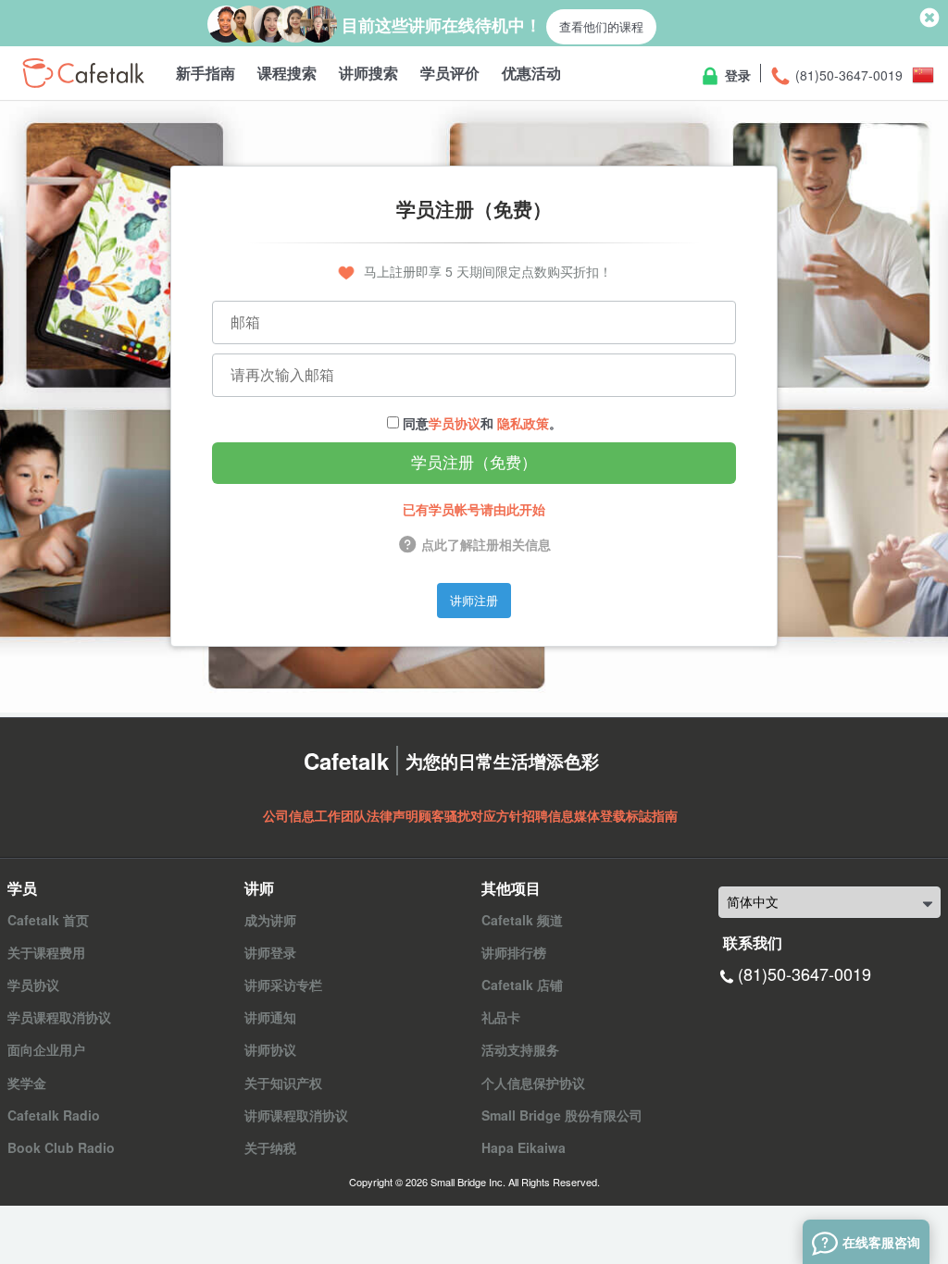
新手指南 (205, 72)
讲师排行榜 (513, 952)
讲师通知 (270, 1017)
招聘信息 (548, 815)
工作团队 (341, 815)
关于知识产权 (283, 1082)
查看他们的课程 (601, 26)
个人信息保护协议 (533, 1082)
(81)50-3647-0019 (847, 75)
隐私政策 (523, 422)
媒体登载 (600, 815)
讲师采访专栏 (283, 984)
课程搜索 (287, 72)
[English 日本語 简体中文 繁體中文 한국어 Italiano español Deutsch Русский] (829, 902)
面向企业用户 (46, 1049)
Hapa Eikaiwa (523, 1147)
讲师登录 (270, 952)
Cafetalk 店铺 (522, 984)
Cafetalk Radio (53, 1115)
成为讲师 (270, 920)
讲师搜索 (368, 72)
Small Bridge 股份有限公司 (561, 1115)
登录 (736, 75)
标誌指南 (652, 815)
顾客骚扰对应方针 (470, 815)
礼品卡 (500, 1017)
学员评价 (450, 72)
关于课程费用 (46, 952)
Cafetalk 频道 (522, 920)
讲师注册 (474, 600)
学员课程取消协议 (59, 1017)
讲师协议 (270, 1049)
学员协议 (454, 422)
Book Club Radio (61, 1147)
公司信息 (289, 815)
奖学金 (26, 1082)
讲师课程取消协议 (296, 1115)
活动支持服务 (520, 1049)
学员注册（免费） (474, 463)
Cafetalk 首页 (48, 920)
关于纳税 (270, 1147)
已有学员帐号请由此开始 (474, 509)
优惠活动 (531, 72)
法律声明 (392, 815)
